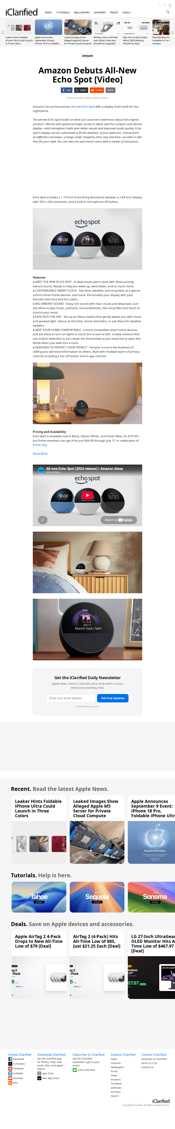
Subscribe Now (86, 1070)
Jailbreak (116, 1087)
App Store (48, 1073)
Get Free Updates (112, 698)
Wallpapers (117, 1067)
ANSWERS (100, 12)
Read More (40, 454)
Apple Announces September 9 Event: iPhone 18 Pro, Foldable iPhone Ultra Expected (47, 42)
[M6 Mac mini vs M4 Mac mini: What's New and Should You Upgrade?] (107, 34)
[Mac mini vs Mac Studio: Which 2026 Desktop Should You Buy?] (136, 34)
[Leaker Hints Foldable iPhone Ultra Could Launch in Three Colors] (19, 34)
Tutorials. (24, 875)
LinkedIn (18, 1073)
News (114, 1059)
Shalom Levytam (101, 98)
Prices (114, 1071)
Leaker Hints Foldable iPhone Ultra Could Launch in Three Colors (19, 40)
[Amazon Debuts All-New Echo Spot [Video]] (87, 239)
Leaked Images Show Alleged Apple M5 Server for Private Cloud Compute (77, 40)
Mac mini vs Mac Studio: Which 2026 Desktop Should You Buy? (135, 40)
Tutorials (116, 1063)
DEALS (126, 12)
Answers (116, 1079)
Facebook (18, 1059)
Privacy (165, 1105)
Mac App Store (50, 1078)
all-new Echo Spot (83, 106)
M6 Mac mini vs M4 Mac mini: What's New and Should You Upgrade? (106, 40)
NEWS (48, 12)
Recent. (21, 788)
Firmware (116, 1083)
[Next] (172, 32)
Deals (114, 1075)
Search (115, 1096)
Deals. (19, 924)
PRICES (114, 12)
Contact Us (147, 1067)
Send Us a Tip (149, 1063)
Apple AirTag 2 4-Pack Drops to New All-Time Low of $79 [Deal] (39, 941)
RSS (15, 1083)
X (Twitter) (19, 1063)
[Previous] (2, 32)
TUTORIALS (63, 12)
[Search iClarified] (168, 12)
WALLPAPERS (82, 12)
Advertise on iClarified (154, 1059)
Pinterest (18, 1068)
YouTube (18, 1078)
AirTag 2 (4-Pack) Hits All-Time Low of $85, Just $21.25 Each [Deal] (96, 941)
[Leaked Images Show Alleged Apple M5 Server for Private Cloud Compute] (78, 34)
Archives (116, 1091)
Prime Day (40, 445)
